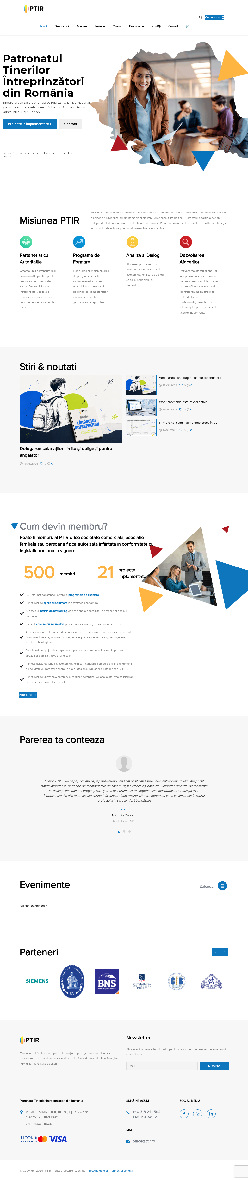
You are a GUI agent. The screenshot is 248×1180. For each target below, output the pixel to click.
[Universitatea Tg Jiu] (176, 981)
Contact (70, 124)
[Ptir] (34, 8)
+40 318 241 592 (147, 1112)
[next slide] (224, 952)
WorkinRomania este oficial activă (183, 402)
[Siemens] (37, 981)
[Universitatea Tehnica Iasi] (72, 981)
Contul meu (212, 17)
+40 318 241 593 (146, 1117)
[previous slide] (216, 952)
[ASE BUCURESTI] (211, 981)
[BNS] (106, 981)
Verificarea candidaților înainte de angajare (190, 378)
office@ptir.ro (144, 1141)
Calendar (207, 886)
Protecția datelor (97, 1170)
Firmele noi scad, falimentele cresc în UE (188, 423)
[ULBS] (141, 981)
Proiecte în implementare (30, 124)
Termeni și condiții (121, 1170)
